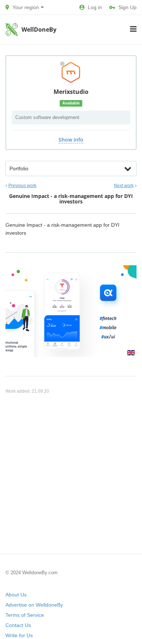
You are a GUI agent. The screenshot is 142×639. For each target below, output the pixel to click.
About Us (16, 595)
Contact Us (18, 625)
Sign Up (127, 7)
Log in (95, 7)
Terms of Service (24, 615)
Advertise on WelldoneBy (34, 605)
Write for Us (19, 635)
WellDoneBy (38, 29)
